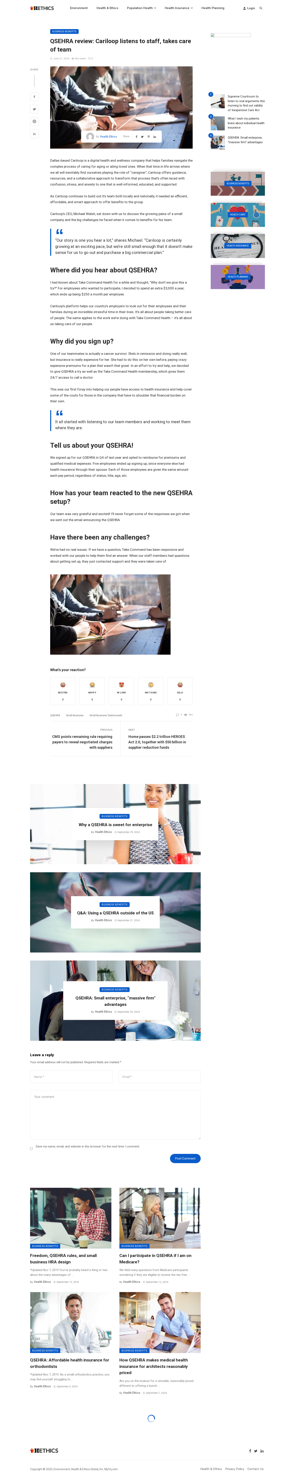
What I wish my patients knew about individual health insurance (246, 123)
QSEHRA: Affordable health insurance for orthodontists (69, 1363)
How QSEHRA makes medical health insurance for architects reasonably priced (153, 1366)
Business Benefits (64, 31)
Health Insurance (177, 8)
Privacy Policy (234, 1469)
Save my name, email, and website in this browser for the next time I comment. (88, 1146)
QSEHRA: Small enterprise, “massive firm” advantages (115, 1001)
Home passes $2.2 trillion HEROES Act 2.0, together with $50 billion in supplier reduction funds (157, 742)
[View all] (238, 184)
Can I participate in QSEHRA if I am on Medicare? (155, 1258)
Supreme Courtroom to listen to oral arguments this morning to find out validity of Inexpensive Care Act (246, 103)
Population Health (140, 8)
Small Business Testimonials (106, 715)
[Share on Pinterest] (34, 122)
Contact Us (255, 1469)
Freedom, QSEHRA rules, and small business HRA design (63, 1258)
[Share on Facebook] (34, 97)
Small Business (74, 715)
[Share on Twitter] (34, 110)
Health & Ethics (107, 8)
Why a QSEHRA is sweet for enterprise (115, 824)
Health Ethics (108, 136)
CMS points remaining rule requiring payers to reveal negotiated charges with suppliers (82, 742)
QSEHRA (55, 715)
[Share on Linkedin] (34, 134)
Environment (79, 8)
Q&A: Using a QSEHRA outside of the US (115, 913)
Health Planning (212, 8)
